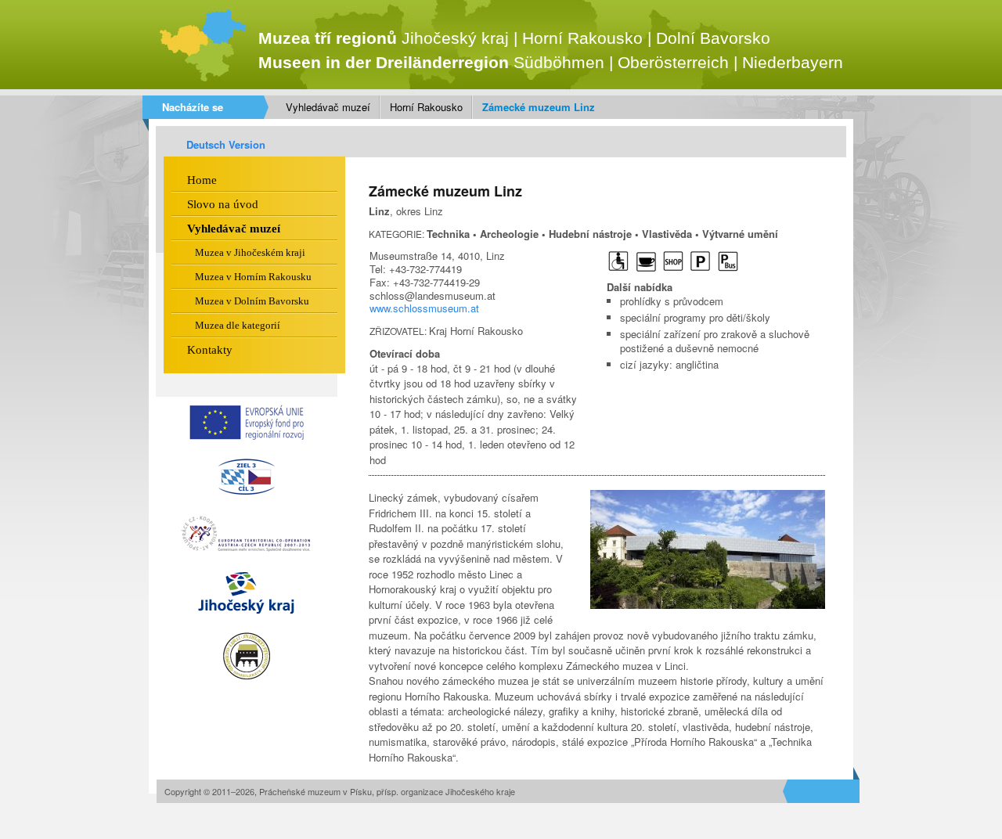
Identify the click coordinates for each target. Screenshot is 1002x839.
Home (202, 180)
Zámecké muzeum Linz (538, 106)
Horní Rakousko (426, 106)
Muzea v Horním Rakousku (253, 277)
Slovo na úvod (222, 204)
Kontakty (209, 350)
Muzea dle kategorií (237, 325)
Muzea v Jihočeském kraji (250, 252)
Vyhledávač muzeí (328, 106)
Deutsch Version (225, 144)
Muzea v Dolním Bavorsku (252, 301)
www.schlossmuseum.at (424, 308)
